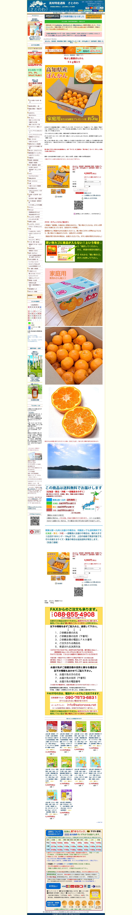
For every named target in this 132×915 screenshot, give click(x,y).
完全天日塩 (31, 248)
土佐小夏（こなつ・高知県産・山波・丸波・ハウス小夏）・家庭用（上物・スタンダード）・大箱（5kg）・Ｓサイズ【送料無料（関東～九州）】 (51, 808)
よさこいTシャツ (33, 276)
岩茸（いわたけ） (35, 488)
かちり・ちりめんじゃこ (35, 226)
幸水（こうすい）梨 (34, 120)
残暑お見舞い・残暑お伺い (35, 109)
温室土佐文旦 (32, 178)
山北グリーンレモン (34, 155)
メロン (30, 173)
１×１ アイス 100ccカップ (35, 131)
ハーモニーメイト (33, 262)
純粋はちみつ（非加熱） (35, 144)
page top (100, 822)
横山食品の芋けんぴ (34, 214)
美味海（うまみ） (33, 251)
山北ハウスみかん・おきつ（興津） (35, 191)
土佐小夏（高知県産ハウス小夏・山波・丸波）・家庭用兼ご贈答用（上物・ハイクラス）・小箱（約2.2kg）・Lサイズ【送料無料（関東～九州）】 (66, 775)
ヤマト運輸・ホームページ (55, 35)
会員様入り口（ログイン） (71, 13)
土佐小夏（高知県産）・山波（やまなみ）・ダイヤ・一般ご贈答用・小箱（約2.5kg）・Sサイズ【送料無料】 (66, 806)
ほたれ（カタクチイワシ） (35, 234)
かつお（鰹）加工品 (34, 242)
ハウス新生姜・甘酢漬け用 (35, 201)
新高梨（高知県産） (34, 160)
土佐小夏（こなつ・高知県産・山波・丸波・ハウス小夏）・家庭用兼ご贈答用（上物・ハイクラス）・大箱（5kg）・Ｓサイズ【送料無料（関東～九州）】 (80, 739)
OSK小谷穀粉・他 (33, 259)
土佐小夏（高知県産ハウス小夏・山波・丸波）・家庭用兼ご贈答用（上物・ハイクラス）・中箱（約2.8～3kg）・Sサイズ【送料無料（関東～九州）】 (95, 739)
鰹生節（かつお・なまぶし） (35, 245)
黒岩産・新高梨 (33, 162)
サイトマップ (99, 13)
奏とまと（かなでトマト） (36, 150)
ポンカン (31, 207)
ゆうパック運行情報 (80, 35)
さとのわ (31, 412)
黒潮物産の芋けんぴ (34, 212)
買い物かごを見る (57, 13)
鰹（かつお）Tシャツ (34, 273)
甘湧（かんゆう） (33, 141)
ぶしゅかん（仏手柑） (34, 217)
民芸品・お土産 (33, 280)
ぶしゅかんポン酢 (33, 219)
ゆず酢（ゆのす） (33, 167)
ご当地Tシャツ (32, 271)
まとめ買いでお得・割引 (35, 101)
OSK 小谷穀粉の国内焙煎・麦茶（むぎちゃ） (35, 256)
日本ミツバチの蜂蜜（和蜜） (35, 147)
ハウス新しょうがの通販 (35, 205)
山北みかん (31, 113)
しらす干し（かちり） (34, 224)
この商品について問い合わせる (92, 195)
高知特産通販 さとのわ (64, 3)
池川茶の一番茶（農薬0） (36, 198)
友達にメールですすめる (90, 198)
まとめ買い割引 (81, 27)
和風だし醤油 (32, 221)
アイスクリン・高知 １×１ (35, 127)
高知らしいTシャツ (34, 278)
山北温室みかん (33, 188)
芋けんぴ (31, 210)
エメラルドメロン (33, 176)
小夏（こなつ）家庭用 (35, 186)
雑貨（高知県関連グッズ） (35, 285)
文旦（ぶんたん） (33, 181)
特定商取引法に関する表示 (66, 912)
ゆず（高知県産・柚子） (35, 165)
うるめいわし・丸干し (35, 231)
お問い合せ (91, 13)
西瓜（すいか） (33, 139)
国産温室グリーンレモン (35, 153)
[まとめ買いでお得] (35, 76)
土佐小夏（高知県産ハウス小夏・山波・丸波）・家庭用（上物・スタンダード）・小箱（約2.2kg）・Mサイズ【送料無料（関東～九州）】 (80, 774)
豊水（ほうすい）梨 (34, 124)
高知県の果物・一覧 (34, 106)
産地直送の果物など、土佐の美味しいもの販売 (62, 6)
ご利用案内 (83, 13)
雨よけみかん (32, 115)
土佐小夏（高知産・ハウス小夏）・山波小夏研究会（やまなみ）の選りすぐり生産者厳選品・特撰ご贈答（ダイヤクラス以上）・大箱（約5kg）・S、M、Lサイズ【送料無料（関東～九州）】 (51, 740)
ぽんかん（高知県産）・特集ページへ (73, 55)
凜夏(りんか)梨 (33, 122)
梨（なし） (31, 118)
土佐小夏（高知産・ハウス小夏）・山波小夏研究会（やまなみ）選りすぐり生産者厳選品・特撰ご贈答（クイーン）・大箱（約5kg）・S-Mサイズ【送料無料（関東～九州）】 (66, 740)
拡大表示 (60, 196)
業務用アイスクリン (34, 137)
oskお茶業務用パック (35, 266)
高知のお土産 (32, 283)
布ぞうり (34, 499)
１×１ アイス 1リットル (35, 134)
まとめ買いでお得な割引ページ (59, 29)
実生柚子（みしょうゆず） (35, 170)
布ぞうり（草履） (33, 291)
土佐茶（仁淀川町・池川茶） (35, 195)
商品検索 (30, 295)
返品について (87, 193)
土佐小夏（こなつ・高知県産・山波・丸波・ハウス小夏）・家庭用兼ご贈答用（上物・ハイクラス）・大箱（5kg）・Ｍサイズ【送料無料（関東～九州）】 (51, 775)
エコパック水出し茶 (34, 264)
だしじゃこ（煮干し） (35, 239)
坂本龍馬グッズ (33, 289)
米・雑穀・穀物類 (33, 268)
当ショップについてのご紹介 (81, 912)
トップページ (47, 39)
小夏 (30, 183)
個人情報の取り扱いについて (50, 912)
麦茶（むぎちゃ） (33, 253)
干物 (30, 229)
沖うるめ (31, 237)
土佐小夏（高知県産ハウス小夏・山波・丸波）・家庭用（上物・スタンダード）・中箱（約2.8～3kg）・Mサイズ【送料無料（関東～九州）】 (95, 774)
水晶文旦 (31, 157)
